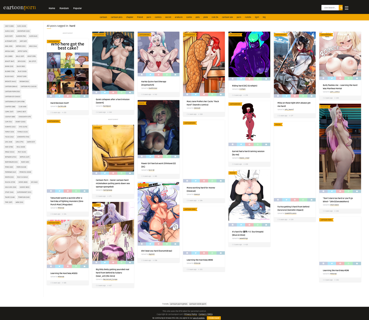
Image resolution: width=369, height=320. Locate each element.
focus (9, 137)
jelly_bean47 (289, 109)
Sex (34, 182)
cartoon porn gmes (178, 304)
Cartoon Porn (189, 209)
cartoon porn (12, 91)
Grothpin (242, 89)
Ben (21, 61)
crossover (25, 117)
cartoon (103, 17)
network (10, 157)
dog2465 (152, 254)
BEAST (32, 56)
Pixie (205, 17)
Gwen (31, 142)
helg (21, 147)
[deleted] (197, 108)
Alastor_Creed (244, 158)
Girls (19, 142)
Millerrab (61, 208)
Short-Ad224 (334, 205)
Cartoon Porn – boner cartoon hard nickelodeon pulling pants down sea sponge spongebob (113, 183)
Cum (8, 122)
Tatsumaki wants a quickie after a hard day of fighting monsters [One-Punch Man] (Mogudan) (67, 201)
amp (23, 41)
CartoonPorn (99, 35)
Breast (21, 76)
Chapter (129, 17)
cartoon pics (116, 17)
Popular (77, 8)
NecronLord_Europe (110, 279)
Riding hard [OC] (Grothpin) (244, 86)
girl (8, 142)
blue (22, 71)
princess (25, 172)
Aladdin (21, 36)
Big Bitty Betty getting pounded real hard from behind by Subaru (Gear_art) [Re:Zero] (112, 272)
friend (140, 17)
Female (22, 132)
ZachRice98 (62, 106)
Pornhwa (10, 172)
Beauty (9, 61)
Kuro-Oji (151, 170)
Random (64, 8)
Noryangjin (11, 162)
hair (9, 147)
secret (168, 17)
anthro (21, 46)
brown (24, 81)
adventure (23, 31)
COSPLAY (10, 117)
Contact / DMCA (205, 314)
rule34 (248, 17)
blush (9, 76)
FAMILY (9, 132)
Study (9, 192)
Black (21, 66)
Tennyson (23, 197)
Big (264, 17)
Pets (198, 17)
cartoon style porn (197, 304)
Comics (158, 17)
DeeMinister (153, 88)
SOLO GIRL (10, 187)
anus (33, 46)
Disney (20, 122)
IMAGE (9, 152)
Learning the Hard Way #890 (200, 260)
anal (8, 46)
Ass (8, 56)
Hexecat (197, 194)
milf (22, 152)
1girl (257, 17)
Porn (149, 17)
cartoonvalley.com (15, 102)
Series (23, 182)
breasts (10, 81)
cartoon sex (227, 17)
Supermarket (24, 192)
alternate (10, 41)
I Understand (214, 318)
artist (22, 51)
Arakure (178, 17)
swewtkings (243, 238)
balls (20, 56)
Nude (25, 162)
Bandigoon (107, 106)
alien (33, 36)
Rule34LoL (324, 107)
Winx (19, 202)
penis (9, 167)
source (24, 187)
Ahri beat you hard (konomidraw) (156, 251)
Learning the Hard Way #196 (336, 270)
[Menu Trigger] (347, 8)
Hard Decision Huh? (59, 103)
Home (52, 8)
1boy (9, 26)
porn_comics (335, 92)
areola (9, 51)
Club (22, 107)
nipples (24, 157)
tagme (10, 197)
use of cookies (199, 318)
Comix (189, 17)
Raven (9, 177)
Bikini (9, 66)
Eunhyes (10, 127)
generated (23, 137)
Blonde (9, 71)
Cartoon (97, 128)
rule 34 (215, 17)
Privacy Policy (190, 314)
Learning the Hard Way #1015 (63, 273)
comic (9, 112)
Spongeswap (107, 190)
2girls (9, 31)
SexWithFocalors (290, 213)
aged (9, 36)
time (8, 202)
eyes (23, 127)
